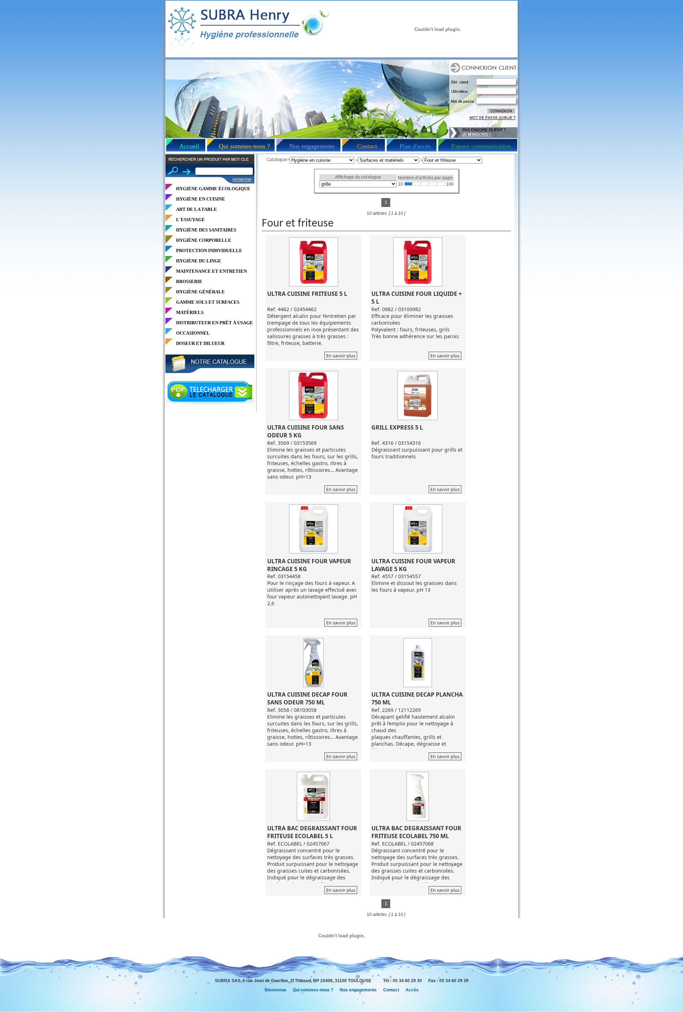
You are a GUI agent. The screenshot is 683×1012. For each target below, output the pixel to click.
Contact (367, 146)
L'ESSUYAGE (190, 219)
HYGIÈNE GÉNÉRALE (200, 291)
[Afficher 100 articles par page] (441, 184)
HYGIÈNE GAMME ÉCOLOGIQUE (213, 188)
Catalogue (277, 160)
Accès (412, 989)
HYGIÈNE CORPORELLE (203, 240)
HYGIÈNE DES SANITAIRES (206, 230)
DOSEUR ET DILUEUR (200, 343)
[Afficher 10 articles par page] (408, 184)
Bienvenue (275, 989)
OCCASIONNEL (193, 333)
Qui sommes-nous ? (244, 146)
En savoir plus (340, 355)
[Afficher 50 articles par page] (433, 184)
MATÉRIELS (189, 312)
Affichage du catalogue (358, 177)
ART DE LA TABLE (196, 209)
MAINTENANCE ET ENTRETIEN (211, 271)
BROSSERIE (189, 281)
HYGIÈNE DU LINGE (198, 260)
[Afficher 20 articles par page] (416, 184)
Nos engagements (312, 146)
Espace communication (481, 146)
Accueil (189, 146)
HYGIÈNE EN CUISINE (200, 199)
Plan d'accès (415, 146)
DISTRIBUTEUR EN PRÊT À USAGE (214, 322)
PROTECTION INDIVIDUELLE (209, 250)
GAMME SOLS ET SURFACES (207, 302)
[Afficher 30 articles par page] (425, 184)
